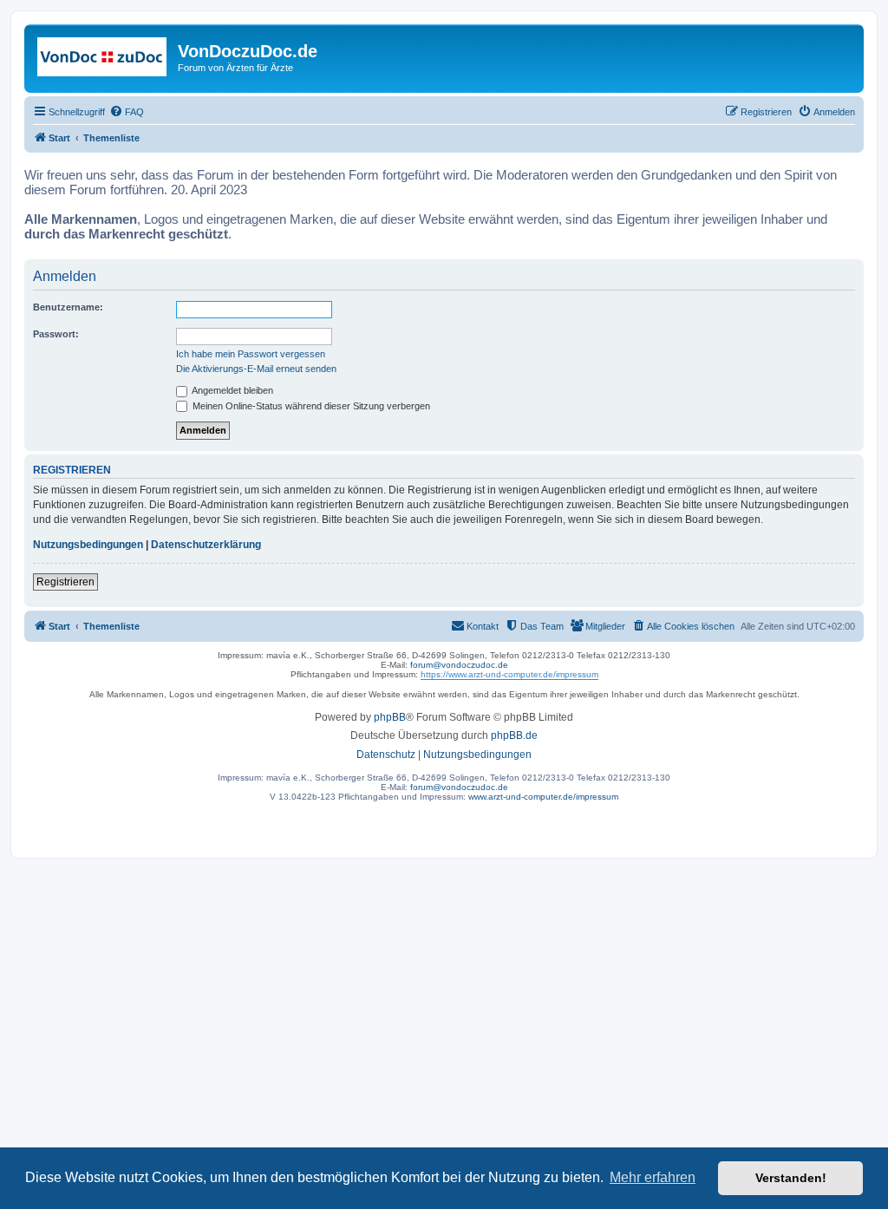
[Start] (103, 56)
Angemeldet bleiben (231, 390)
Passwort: (56, 334)
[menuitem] (126, 111)
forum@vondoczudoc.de (459, 665)
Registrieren (65, 582)
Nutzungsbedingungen (88, 545)
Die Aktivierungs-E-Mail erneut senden (256, 368)
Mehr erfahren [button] (652, 1177)
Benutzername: (68, 307)
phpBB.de (514, 735)
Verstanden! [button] (790, 1178)
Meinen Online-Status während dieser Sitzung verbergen (310, 406)
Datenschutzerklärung (206, 545)
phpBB (390, 717)
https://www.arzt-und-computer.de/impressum (509, 674)
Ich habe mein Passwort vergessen (250, 354)
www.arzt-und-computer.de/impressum (543, 796)
